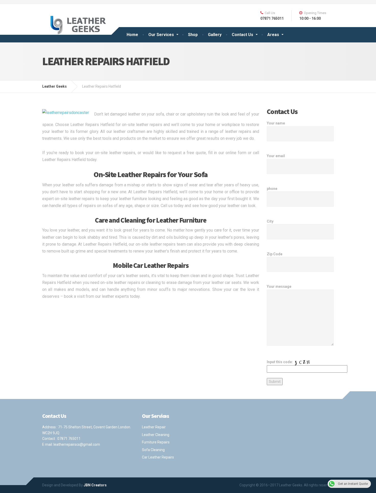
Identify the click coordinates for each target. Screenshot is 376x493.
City (270, 221)
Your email (276, 156)
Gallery (215, 34)
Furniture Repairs (156, 442)
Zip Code (274, 254)
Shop (193, 34)
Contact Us (242, 34)
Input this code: (280, 362)
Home (132, 34)
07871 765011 (69, 439)
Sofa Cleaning (153, 450)
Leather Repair (154, 427)
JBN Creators (95, 485)
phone (272, 189)
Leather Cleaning (155, 435)
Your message (279, 286)
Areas (273, 34)
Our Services (161, 34)
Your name (276, 123)
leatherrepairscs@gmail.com (76, 444)
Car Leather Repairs (158, 457)
